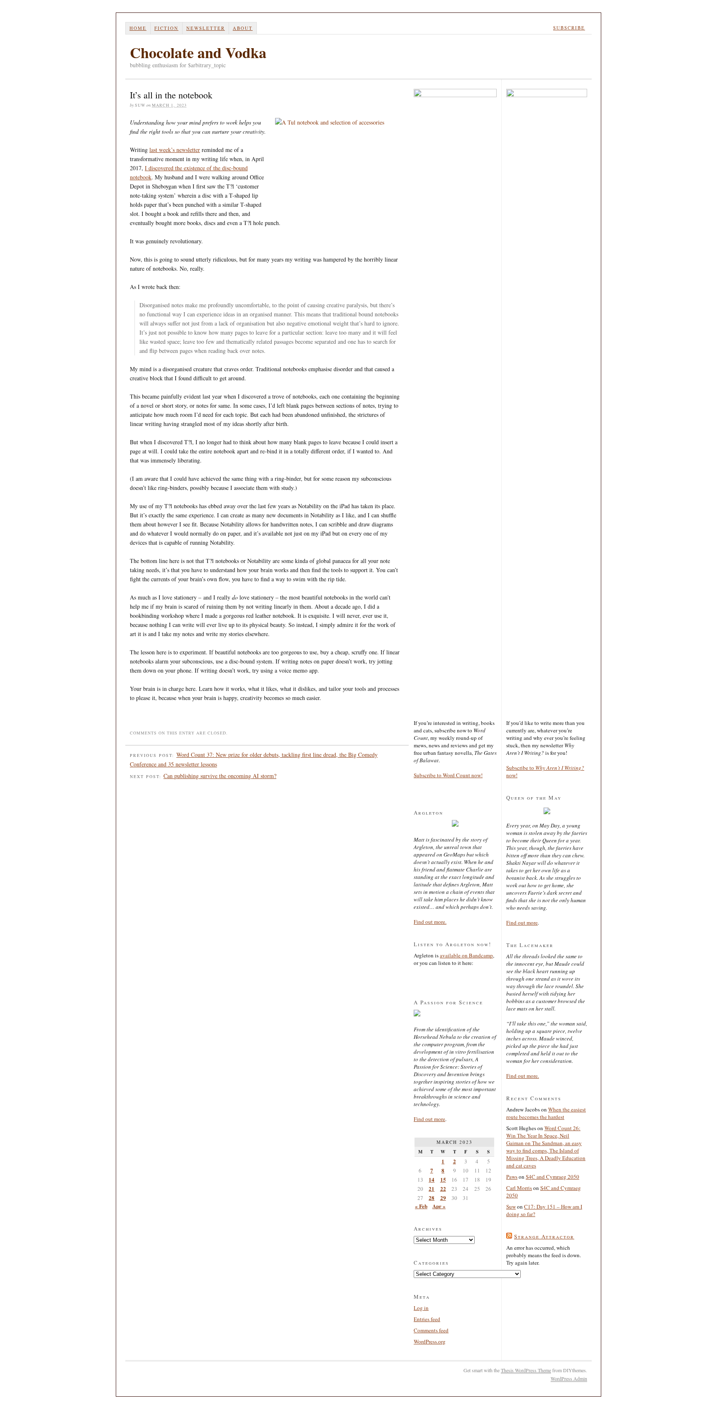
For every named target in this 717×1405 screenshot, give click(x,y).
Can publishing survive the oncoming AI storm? (219, 776)
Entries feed (427, 1319)
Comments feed (431, 1330)
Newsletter (205, 28)
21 (431, 1188)
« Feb (421, 1206)
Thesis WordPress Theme (526, 1370)
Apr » (439, 1206)
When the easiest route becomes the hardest (546, 1113)
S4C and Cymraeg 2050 (552, 1176)
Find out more (429, 1119)
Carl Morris (519, 1188)
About (243, 28)
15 (443, 1179)
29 (443, 1198)
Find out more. (430, 921)
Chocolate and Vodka (198, 52)
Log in (421, 1308)
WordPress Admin (569, 1378)
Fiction (166, 28)
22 (443, 1188)
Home (137, 28)
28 (431, 1198)
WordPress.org (430, 1341)
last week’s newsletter (174, 150)
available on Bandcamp (466, 955)
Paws (511, 1176)
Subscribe (569, 27)
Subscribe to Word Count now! (448, 775)
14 (431, 1179)
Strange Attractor (544, 1236)
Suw (511, 1206)
